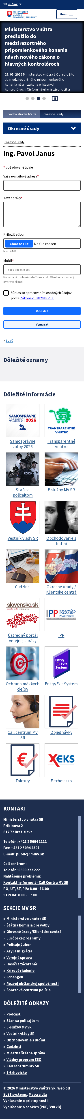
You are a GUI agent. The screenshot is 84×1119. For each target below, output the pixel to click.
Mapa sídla (38, 1094)
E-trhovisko (16, 1072)
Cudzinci (13, 1046)
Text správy (12, 198)
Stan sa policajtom (22, 1020)
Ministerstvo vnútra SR (26, 918)
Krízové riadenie (20, 970)
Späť (9, 340)
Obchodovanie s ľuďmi (25, 1040)
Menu (67, 14)
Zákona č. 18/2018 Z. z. (37, 298)
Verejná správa (19, 957)
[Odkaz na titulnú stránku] (22, 14)
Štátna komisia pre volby (28, 925)
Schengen (14, 977)
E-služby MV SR (19, 1027)
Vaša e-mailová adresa (21, 176)
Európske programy (23, 938)
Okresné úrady (53, 114)
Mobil (8, 260)
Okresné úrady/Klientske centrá (33, 931)
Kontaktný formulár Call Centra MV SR (35, 882)
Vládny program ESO (23, 1059)
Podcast (13, 1014)
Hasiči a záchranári (22, 964)
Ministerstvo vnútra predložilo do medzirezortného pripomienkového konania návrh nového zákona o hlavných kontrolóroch (36, 46)
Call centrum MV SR (22, 1066)
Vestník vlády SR (20, 1033)
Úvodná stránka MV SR (21, 114)
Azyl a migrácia (19, 951)
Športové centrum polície (28, 990)
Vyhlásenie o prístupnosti (25, 1100)
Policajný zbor (18, 944)
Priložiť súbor (14, 234)
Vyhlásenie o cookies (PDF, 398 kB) (32, 1106)
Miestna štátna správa (25, 1053)
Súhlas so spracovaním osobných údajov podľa (41, 295)
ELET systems (15, 1094)
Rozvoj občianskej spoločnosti (32, 983)
